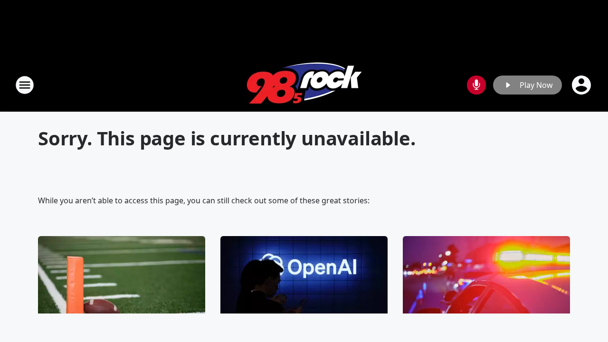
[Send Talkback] (476, 85)
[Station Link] (304, 85)
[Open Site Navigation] (24, 85)
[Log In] (582, 85)
